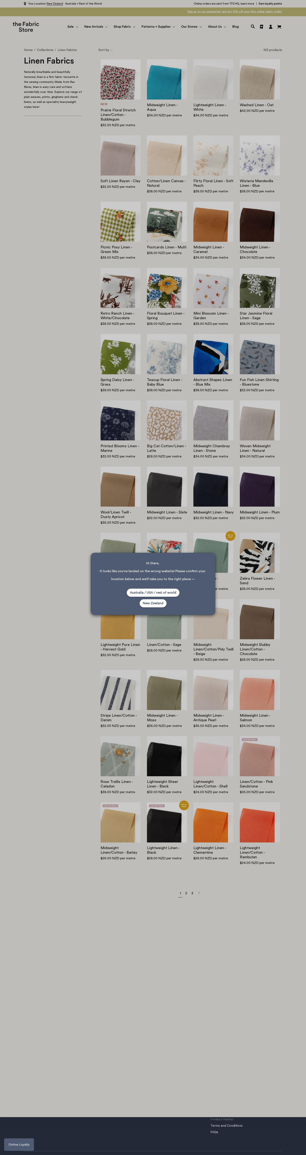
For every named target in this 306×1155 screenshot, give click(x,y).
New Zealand (153, 603)
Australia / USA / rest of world (153, 592)
